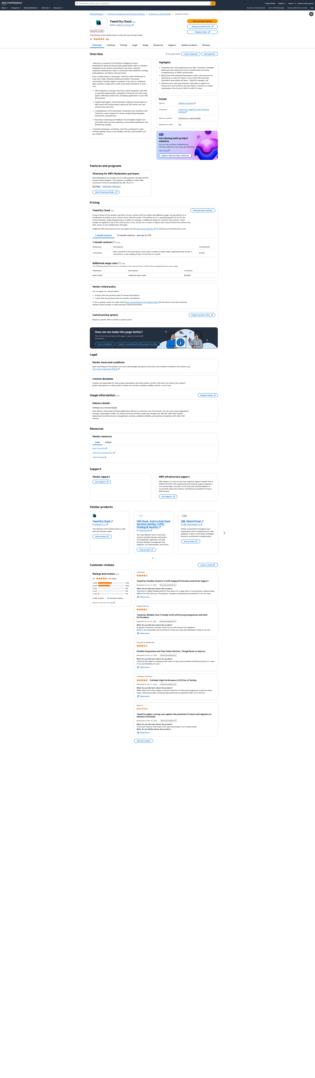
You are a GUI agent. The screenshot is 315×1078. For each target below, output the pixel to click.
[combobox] (142, 3)
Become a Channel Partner (256, 8)
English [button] (281, 3)
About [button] (3, 8)
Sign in (291, 3)
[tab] (97, 45)
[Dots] (153, 558)
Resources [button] (57, 8)
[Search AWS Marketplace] (212, 3)
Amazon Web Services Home (297, 8)
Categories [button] (15, 8)
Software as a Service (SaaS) (189, 118)
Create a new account (305, 3)
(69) (107, 39)
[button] (133, 22)
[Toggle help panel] (311, 14)
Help (312, 8)
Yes (179, 124)
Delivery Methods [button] (30, 8)
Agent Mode (270, 3)
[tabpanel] (153, 248)
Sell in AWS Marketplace (276, 8)
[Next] (224, 532)
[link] (181, 14)
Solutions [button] (45, 8)
